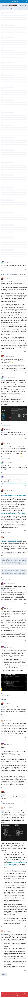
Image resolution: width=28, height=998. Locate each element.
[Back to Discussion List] (1, 1)
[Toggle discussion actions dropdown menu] (26, 1)
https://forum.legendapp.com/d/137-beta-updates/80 (13, 495)
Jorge (4, 432)
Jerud (4, 707)
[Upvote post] (2, 270)
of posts (13, 1)
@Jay (2, 380)
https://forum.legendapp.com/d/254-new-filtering (13, 513)
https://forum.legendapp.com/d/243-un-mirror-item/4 (14, 483)
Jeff (3, 590)
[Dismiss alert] (17, 995)
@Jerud (3, 934)
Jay (3, 466)
